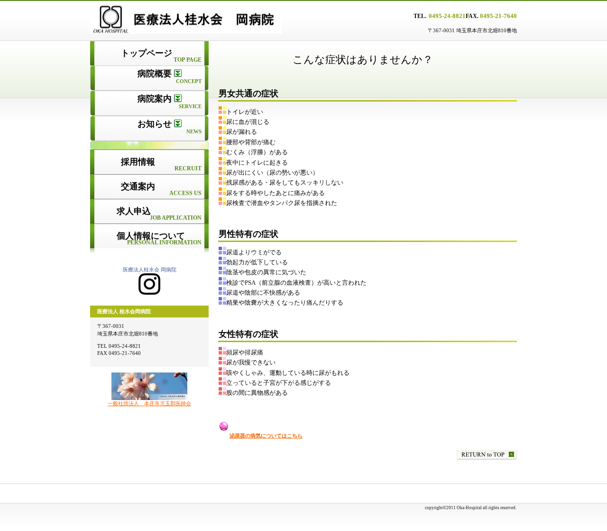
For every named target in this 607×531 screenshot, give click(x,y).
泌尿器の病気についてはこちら (266, 435)
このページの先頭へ (487, 455)
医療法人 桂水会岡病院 (208, 19)
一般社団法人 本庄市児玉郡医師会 (149, 403)
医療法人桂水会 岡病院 (149, 269)
